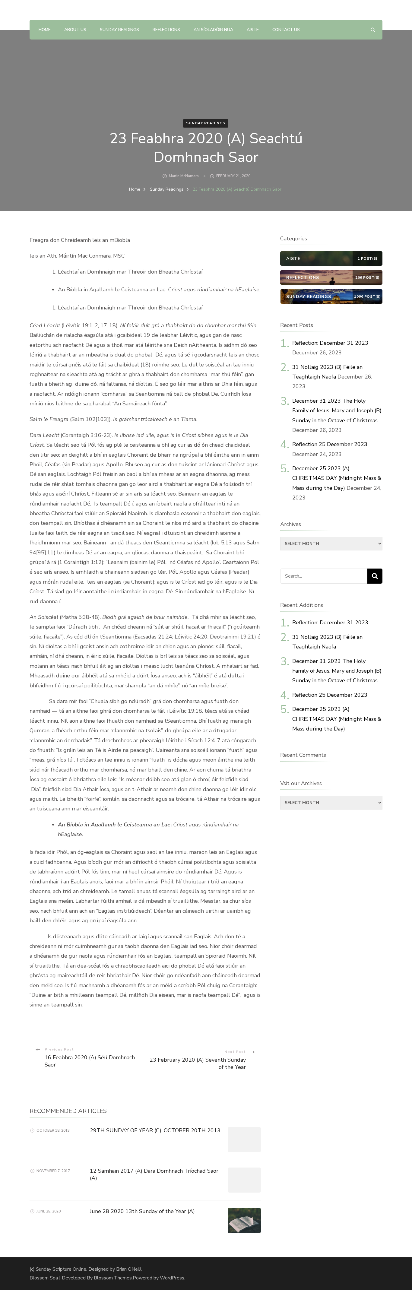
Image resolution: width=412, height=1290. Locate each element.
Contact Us (286, 30)
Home (45, 30)
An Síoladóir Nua (213, 30)
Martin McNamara (184, 175)
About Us (75, 30)
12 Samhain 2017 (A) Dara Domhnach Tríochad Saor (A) (154, 1174)
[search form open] (372, 29)
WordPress (172, 1278)
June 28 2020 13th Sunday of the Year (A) (142, 1211)
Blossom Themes (113, 1278)
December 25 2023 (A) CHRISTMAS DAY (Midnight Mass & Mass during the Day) (337, 478)
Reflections (166, 30)
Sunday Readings (119, 30)
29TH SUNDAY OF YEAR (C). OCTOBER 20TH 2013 (155, 1130)
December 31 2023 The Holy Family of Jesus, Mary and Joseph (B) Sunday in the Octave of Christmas (337, 410)
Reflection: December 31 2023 (330, 343)
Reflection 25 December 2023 (329, 444)
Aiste (253, 30)
